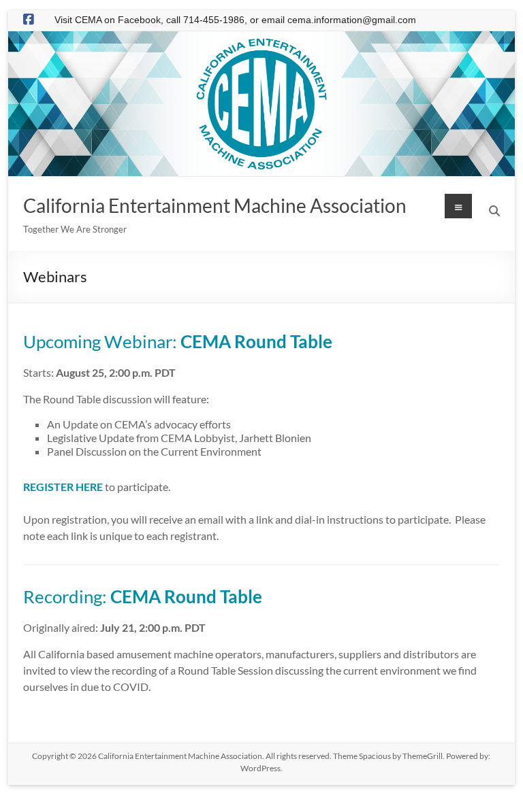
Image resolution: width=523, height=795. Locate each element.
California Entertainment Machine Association (215, 205)
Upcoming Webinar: (177, 341)
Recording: (142, 596)
